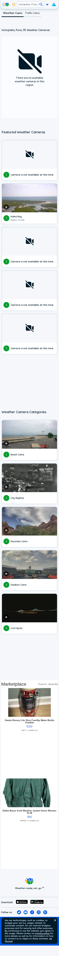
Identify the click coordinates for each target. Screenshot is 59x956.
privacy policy (42, 933)
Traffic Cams (32, 13)
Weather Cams (12, 13)
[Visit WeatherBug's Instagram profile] (39, 912)
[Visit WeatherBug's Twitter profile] (19, 912)
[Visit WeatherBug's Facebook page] (32, 912)
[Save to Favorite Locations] (14, 4)
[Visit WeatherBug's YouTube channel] (26, 912)
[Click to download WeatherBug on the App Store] (22, 902)
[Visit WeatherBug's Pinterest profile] (45, 912)
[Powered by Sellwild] (53, 684)
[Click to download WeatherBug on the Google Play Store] (37, 902)
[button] (55, 920)
